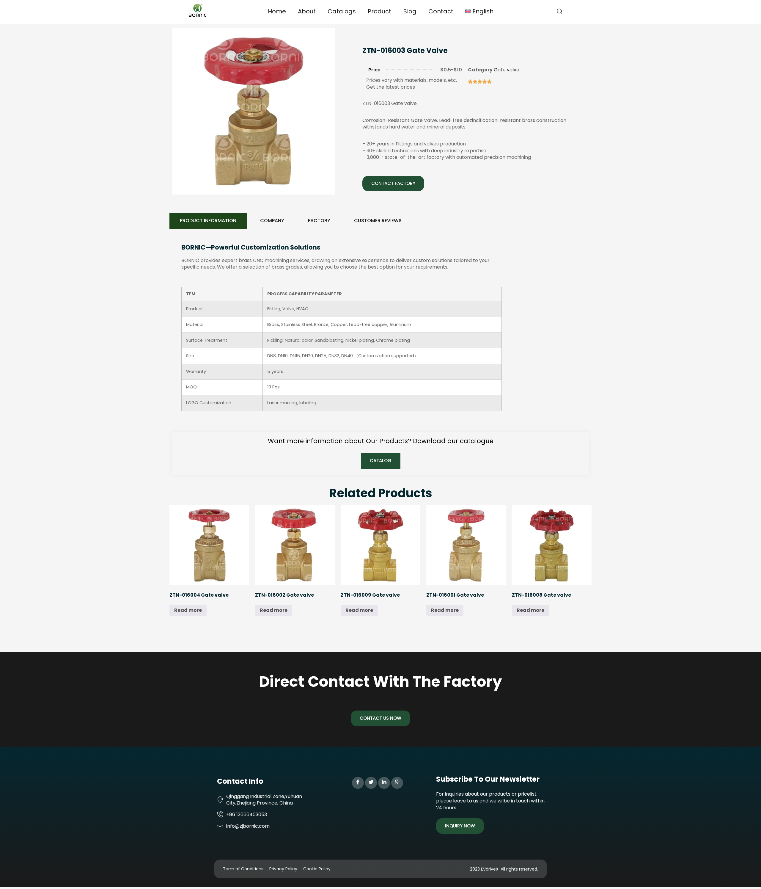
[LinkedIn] (384, 783)
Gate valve (506, 69)
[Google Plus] (397, 783)
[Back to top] (747, 875)
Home (277, 11)
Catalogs (342, 11)
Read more (188, 610)
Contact (440, 11)
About (307, 11)
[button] (560, 12)
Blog (409, 11)
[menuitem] (479, 11)
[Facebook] (358, 783)
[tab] (208, 221)
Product (379, 11)
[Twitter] (371, 783)
